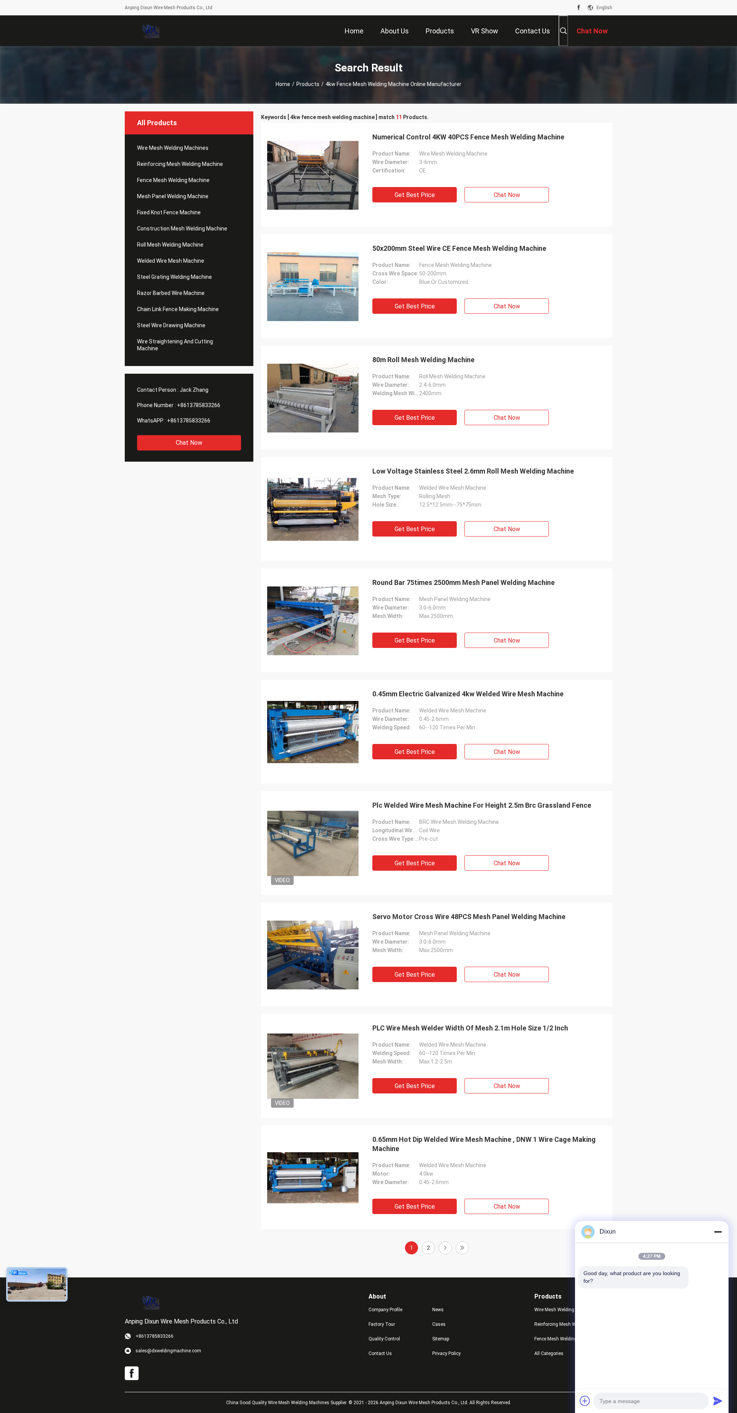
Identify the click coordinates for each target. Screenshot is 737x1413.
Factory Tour (381, 1324)
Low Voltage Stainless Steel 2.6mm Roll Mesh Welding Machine (473, 471)
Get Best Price (415, 195)
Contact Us (380, 1353)
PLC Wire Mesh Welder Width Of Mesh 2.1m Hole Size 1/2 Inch (470, 1028)
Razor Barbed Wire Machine (171, 293)
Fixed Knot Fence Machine (169, 212)
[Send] (718, 1400)
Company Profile (385, 1309)
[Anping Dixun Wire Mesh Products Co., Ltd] (150, 31)
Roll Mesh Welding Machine (170, 245)
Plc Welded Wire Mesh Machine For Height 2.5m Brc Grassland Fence (481, 805)
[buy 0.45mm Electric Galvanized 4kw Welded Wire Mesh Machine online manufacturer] (313, 732)
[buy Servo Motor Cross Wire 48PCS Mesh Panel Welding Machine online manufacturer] (313, 954)
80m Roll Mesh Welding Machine (423, 360)
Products (307, 84)
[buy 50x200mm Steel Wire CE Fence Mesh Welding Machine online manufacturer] (313, 286)
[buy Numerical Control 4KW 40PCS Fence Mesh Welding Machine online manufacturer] (313, 175)
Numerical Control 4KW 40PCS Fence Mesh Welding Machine (468, 137)
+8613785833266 (198, 405)
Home (283, 84)
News (438, 1309)
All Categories (548, 1353)
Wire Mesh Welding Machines (172, 148)
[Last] (462, 1247)
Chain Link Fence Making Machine (178, 309)
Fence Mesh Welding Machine (173, 180)
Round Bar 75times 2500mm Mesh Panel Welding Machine (463, 582)
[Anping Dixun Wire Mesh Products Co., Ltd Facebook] (578, 7)
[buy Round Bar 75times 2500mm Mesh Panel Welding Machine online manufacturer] (313, 620)
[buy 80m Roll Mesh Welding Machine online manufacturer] (313, 397)
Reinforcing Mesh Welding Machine (180, 164)
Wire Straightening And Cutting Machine (175, 344)
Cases (439, 1324)
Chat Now (189, 442)
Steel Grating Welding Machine (174, 277)
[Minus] (717, 1231)
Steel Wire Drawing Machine (171, 325)
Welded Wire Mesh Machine (170, 261)
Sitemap (440, 1339)
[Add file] (585, 1400)
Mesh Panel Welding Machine (172, 196)
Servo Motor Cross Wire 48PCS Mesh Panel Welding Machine (468, 917)
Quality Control (384, 1339)
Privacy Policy (446, 1353)
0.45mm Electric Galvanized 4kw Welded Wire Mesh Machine (467, 694)
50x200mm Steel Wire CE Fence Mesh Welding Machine (459, 248)
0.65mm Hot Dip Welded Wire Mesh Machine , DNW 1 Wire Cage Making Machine (484, 1144)
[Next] (445, 1247)
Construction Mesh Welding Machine (182, 228)
